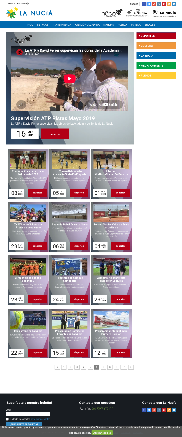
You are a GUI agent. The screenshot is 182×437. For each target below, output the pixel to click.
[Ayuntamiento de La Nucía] (29, 12)
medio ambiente (152, 65)
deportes (55, 134)
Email (8, 410)
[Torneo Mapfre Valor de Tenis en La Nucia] (110, 227)
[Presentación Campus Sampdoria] (68, 280)
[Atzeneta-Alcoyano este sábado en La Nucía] (110, 280)
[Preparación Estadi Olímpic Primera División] (110, 333)
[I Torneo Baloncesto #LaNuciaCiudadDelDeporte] (68, 174)
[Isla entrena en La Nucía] (26, 333)
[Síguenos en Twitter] (149, 4)
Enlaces (150, 24)
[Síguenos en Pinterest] (164, 4)
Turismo (136, 24)
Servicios (43, 24)
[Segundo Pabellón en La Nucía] (68, 227)
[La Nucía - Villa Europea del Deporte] (164, 12)
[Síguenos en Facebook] (144, 4)
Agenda (122, 24)
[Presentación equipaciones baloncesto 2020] (26, 174)
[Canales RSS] (169, 4)
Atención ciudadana (87, 24)
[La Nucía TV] (112, 12)
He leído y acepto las (30, 419)
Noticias (108, 24)
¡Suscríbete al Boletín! (24, 424)
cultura (146, 45)
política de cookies (79, 432)
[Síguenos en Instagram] (159, 4)
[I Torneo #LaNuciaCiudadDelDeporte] (110, 174)
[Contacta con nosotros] (174, 4)
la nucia (146, 55)
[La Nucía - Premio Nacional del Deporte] (137, 12)
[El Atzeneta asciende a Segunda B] (26, 280)
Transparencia (61, 24)
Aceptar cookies (102, 432)
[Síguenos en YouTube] (154, 4)
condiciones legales (40, 419)
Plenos (145, 75)
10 (123, 367)
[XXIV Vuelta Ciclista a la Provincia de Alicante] (26, 227)
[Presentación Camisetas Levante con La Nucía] (68, 333)
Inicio (30, 24)
